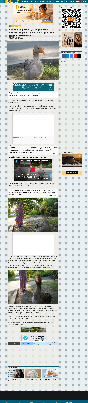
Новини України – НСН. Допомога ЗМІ (31, 393)
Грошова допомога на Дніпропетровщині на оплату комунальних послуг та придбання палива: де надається (15, 381)
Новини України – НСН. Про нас (53, 393)
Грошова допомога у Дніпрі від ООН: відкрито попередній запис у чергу (33, 380)
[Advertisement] (33, 124)
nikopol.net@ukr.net (19, 38)
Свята (62, 1)
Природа (49, 1)
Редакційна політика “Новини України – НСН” (71, 393)
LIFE (10, 26)
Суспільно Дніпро (32, 100)
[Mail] (79, 56)
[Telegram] (67, 56)
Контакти (43, 393)
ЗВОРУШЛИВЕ (25, 1)
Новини (78, 1)
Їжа (31, 1)
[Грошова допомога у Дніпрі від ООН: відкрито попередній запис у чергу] (33, 374)
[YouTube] (75, 56)
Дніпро (15, 26)
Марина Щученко (22, 35)
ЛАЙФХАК (42, 1)
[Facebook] (64, 56)
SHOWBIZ (72, 1)
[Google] (71, 56)
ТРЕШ (67, 1)
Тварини (19, 26)
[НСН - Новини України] (33, 338)
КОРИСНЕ (36, 1)
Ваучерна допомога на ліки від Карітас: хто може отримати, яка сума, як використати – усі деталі (49, 380)
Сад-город (56, 1)
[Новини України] (11, 1)
